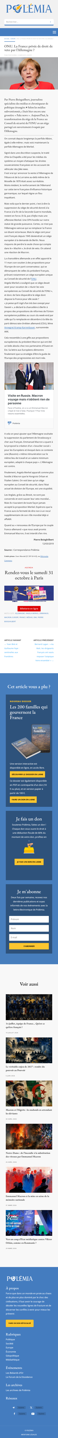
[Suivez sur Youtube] (33, 1414)
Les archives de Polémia (18, 1390)
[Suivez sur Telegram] (13, 1407)
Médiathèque (12, 1359)
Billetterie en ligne (29, 608)
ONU (33, 278)
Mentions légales (29, 1434)
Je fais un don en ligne (29, 862)
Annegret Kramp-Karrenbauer (19, 327)
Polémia (14, 55)
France (22, 617)
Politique (10, 1339)
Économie (11, 1351)
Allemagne (20, 613)
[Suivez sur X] (31, 1407)
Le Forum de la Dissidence (19, 1377)
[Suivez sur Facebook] (14, 1414)
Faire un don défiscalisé (19, 1323)
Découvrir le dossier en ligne (27, 774)
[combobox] (29, 22)
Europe (13, 39)
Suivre (21, 1407)
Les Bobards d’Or (14, 1372)
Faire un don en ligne (23, 799)
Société (9, 1343)
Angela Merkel (32, 613)
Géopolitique (12, 1355)
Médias (29, 617)
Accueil (6, 39)
